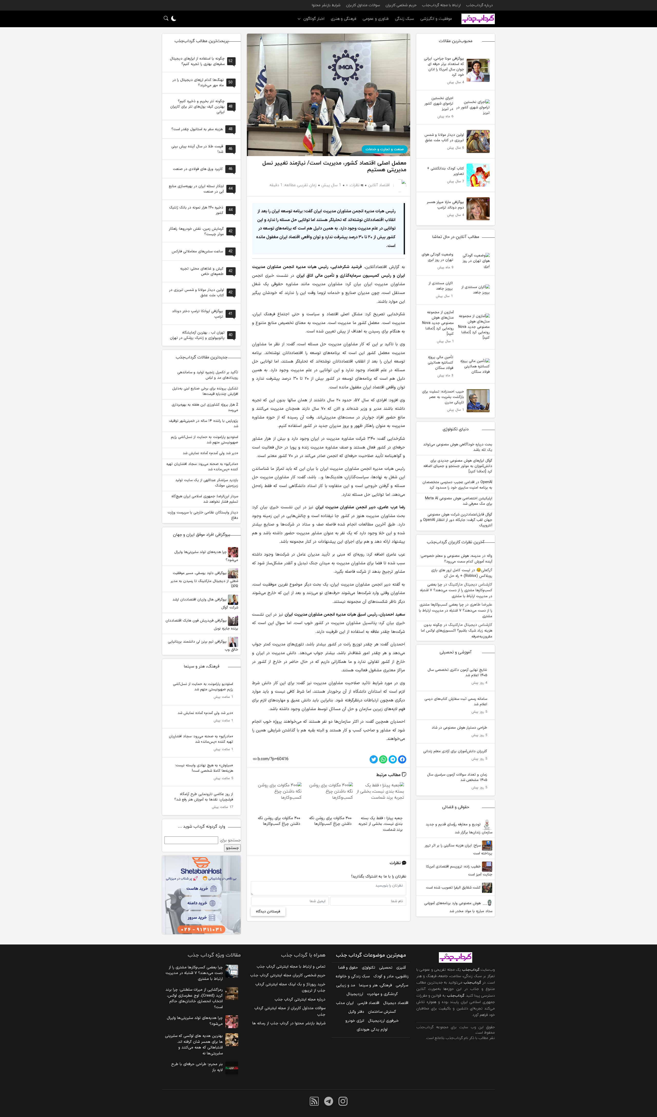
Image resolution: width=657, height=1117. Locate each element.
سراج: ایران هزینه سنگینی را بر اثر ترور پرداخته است (458, 849)
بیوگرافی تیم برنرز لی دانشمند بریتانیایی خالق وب (203, 645)
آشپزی (401, 968)
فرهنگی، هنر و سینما (375, 985)
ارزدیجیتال (354, 994)
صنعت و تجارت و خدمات (384, 149)
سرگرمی (402, 985)
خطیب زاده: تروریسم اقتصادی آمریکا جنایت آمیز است (459, 870)
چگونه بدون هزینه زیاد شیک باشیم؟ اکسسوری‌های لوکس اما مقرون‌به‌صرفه (456, 630)
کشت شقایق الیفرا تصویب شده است (454, 887)
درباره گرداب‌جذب (479, 5)
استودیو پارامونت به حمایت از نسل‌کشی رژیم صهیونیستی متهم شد (204, 439)
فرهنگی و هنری (343, 19)
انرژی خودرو (354, 1021)
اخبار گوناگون (313, 19)
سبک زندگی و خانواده (353, 976)
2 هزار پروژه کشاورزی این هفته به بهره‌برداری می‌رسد (205, 407)
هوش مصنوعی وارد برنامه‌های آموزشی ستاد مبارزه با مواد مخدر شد (458, 907)
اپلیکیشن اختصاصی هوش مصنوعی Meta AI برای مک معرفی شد (458, 501)
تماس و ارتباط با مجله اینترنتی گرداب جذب (291, 967)
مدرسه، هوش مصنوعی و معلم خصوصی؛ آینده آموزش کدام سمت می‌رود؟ (456, 559)
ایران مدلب (345, 1003)
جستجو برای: (230, 840)
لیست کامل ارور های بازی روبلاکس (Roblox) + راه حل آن (461, 573)
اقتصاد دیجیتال (395, 1003)
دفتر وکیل (356, 1012)
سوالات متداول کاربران (363, 5)
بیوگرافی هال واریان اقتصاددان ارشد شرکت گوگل (205, 603)
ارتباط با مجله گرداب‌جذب (441, 5)
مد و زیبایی (345, 985)
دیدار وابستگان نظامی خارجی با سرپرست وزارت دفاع (203, 515)
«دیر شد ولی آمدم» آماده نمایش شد (210, 453)
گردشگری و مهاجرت (382, 994)
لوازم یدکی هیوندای (372, 1030)
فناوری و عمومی (376, 19)
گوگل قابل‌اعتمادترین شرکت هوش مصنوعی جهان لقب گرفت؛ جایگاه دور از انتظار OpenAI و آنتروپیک (456, 520)
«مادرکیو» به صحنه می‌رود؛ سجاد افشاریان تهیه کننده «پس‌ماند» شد (202, 466)
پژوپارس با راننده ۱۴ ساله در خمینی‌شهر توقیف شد (203, 423)
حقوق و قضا (348, 968)
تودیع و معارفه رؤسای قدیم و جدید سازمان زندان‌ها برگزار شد (459, 828)
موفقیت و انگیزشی (436, 19)
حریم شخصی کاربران (401, 5)
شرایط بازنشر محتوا (326, 5)
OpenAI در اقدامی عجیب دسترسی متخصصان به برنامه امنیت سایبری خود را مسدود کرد (457, 485)
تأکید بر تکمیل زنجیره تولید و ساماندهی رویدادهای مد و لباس (207, 375)
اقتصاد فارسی (368, 1003)
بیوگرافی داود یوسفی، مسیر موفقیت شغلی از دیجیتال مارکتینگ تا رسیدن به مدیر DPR (204, 579)
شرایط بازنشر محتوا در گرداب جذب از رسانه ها (288, 1023)
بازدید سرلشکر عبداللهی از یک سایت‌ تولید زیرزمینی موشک (206, 483)
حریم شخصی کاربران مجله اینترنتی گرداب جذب (287, 975)
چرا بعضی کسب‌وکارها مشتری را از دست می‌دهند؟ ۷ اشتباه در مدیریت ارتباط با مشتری (456, 590)
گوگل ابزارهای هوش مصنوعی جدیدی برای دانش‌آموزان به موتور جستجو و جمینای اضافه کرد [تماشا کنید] (457, 466)
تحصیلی (385, 968)
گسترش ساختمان (382, 1012)
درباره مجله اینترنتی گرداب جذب (300, 1000)
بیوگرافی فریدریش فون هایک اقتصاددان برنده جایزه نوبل (202, 624)
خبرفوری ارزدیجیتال (383, 1021)
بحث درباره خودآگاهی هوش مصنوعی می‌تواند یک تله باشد (457, 447)
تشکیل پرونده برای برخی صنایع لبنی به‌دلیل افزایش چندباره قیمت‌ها (205, 391)
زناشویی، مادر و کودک (391, 976)
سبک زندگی (404, 19)
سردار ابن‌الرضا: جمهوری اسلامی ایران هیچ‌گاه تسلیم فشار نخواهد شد (204, 499)
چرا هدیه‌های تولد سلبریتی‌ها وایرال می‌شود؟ (206, 556)
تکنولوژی (368, 968)
